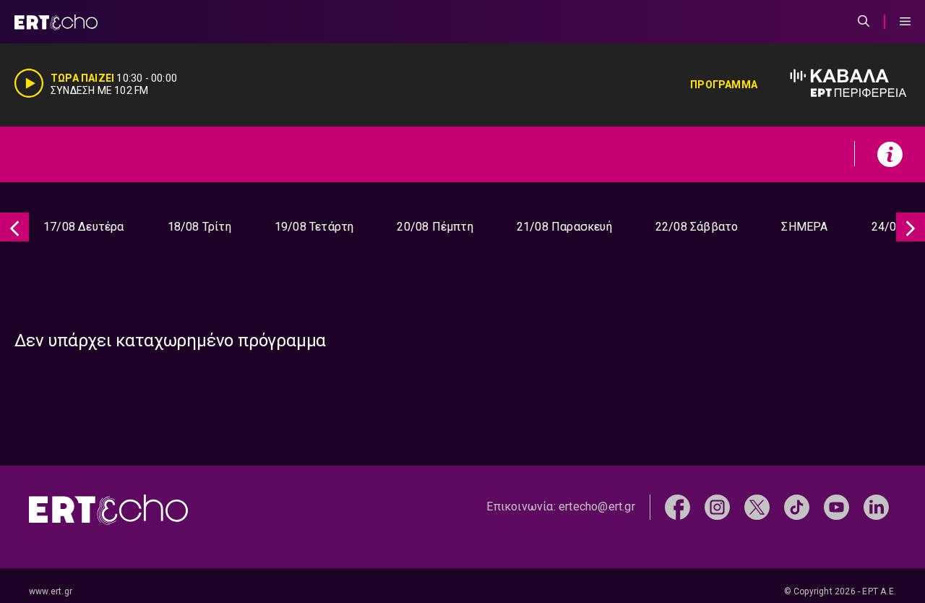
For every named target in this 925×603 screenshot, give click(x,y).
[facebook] (677, 506)
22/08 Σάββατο (697, 227)
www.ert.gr (50, 591)
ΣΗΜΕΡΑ (804, 227)
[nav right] (910, 227)
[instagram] (717, 506)
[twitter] (757, 506)
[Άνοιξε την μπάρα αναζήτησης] (864, 22)
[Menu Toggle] (905, 21)
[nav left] (14, 227)
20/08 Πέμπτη (435, 227)
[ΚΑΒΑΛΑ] (834, 85)
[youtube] (836, 506)
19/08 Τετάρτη (314, 227)
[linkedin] (876, 506)
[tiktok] (796, 506)
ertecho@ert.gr (597, 506)
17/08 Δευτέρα (83, 227)
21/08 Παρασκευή (564, 227)
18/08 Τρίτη (199, 227)
